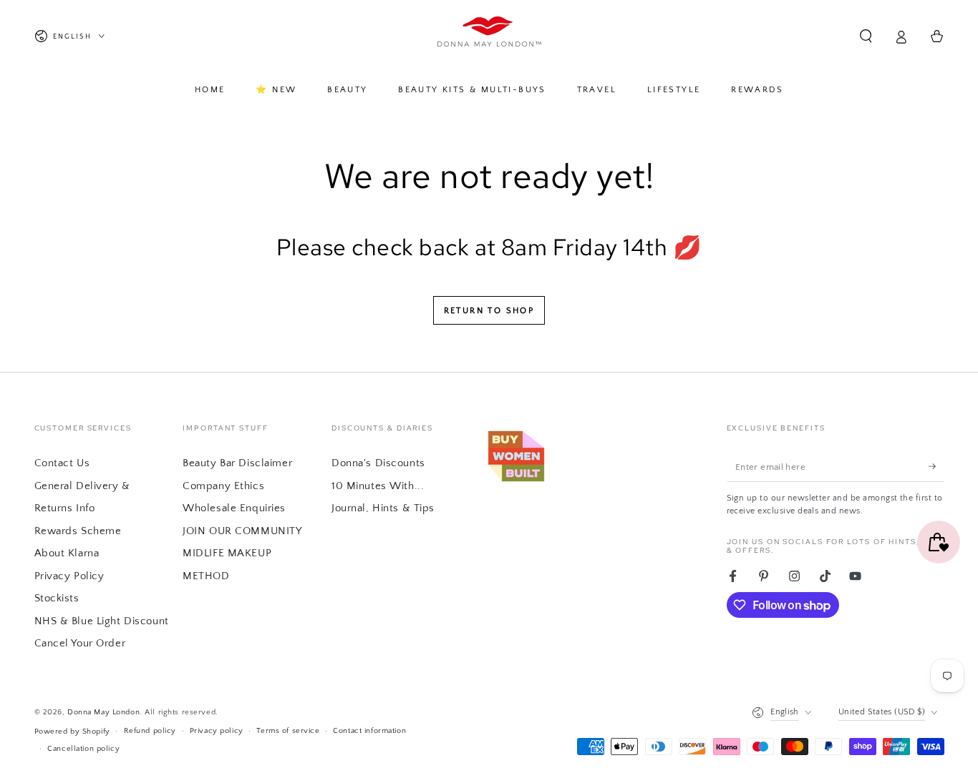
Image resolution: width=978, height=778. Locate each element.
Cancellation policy (83, 748)
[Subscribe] (936, 466)
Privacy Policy (69, 576)
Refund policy (150, 730)
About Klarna (67, 553)
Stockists (56, 598)
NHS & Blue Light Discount (101, 621)
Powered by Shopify (72, 731)
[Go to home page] (489, 36)
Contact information (369, 730)
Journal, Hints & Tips (383, 508)
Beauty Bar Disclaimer (237, 463)
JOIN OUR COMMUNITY (242, 531)
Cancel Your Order (80, 643)
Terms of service (287, 730)
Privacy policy (216, 730)
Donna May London (103, 712)
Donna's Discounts (378, 463)
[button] (865, 36)
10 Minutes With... (377, 486)
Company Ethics (223, 486)
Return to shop (489, 310)
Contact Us (62, 463)
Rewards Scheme (78, 531)
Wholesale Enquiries (234, 508)
